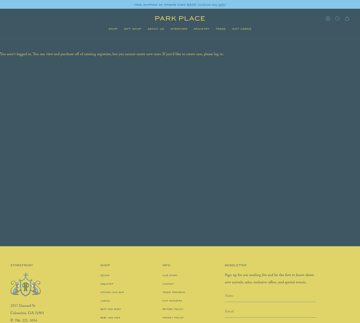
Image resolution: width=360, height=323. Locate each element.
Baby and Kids (110, 317)
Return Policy (173, 309)
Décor (105, 275)
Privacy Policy (173, 317)
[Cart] (347, 18)
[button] (113, 29)
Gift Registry (172, 300)
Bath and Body (110, 309)
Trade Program (173, 292)
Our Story (170, 275)
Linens (105, 300)
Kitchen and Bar (112, 292)
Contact (168, 284)
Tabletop (107, 284)
